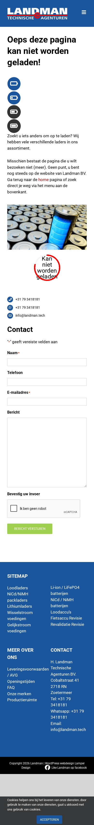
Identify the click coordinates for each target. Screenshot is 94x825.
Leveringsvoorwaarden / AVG (25, 672)
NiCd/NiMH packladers (17, 597)
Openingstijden (21, 681)
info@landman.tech (68, 729)
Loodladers (17, 587)
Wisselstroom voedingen (20, 615)
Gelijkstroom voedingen (19, 628)
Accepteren (49, 819)
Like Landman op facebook (69, 767)
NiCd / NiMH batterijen (62, 602)
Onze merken (19, 693)
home (43, 179)
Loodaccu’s (61, 612)
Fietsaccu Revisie (66, 618)
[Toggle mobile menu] (84, 10)
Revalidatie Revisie (67, 624)
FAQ (11, 687)
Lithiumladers (19, 606)
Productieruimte (22, 699)
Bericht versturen (29, 528)
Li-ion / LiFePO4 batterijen (65, 590)
